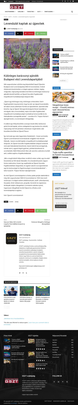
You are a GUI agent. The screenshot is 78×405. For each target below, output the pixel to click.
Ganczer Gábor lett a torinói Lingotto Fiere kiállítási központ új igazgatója (14, 224)
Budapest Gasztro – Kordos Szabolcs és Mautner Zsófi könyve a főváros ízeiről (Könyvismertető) (42, 342)
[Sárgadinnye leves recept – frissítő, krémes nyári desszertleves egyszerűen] (63, 97)
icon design (14, 403)
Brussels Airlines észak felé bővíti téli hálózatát (18, 353)
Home (5, 17)
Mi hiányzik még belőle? (66, 73)
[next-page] (8, 307)
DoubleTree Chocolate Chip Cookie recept (42, 364)
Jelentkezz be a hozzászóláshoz (14, 318)
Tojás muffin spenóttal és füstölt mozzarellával (63, 153)
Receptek (55, 114)
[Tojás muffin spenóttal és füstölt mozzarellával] (63, 144)
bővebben (56, 134)
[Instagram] (65, 1)
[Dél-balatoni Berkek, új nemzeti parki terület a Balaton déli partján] (27, 291)
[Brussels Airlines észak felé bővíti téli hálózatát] (56, 68)
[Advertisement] (52, 6)
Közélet (15, 17)
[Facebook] (62, 1)
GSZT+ (10, 17)
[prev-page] (5, 307)
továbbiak (62, 80)
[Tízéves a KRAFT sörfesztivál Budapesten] (56, 56)
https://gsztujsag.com (24, 237)
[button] (72, 11)
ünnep (16, 201)
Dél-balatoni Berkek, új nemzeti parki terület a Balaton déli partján (26, 299)
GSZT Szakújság (12, 28)
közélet (11, 201)
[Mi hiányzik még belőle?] (56, 75)
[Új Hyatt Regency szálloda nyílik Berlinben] (56, 62)
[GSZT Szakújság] (5, 29)
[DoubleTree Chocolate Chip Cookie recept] (31, 365)
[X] (70, 1)
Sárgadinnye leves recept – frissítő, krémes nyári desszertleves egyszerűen (63, 108)
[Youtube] (73, 1)
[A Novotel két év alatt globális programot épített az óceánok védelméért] (11, 291)
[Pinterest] (68, 1)
